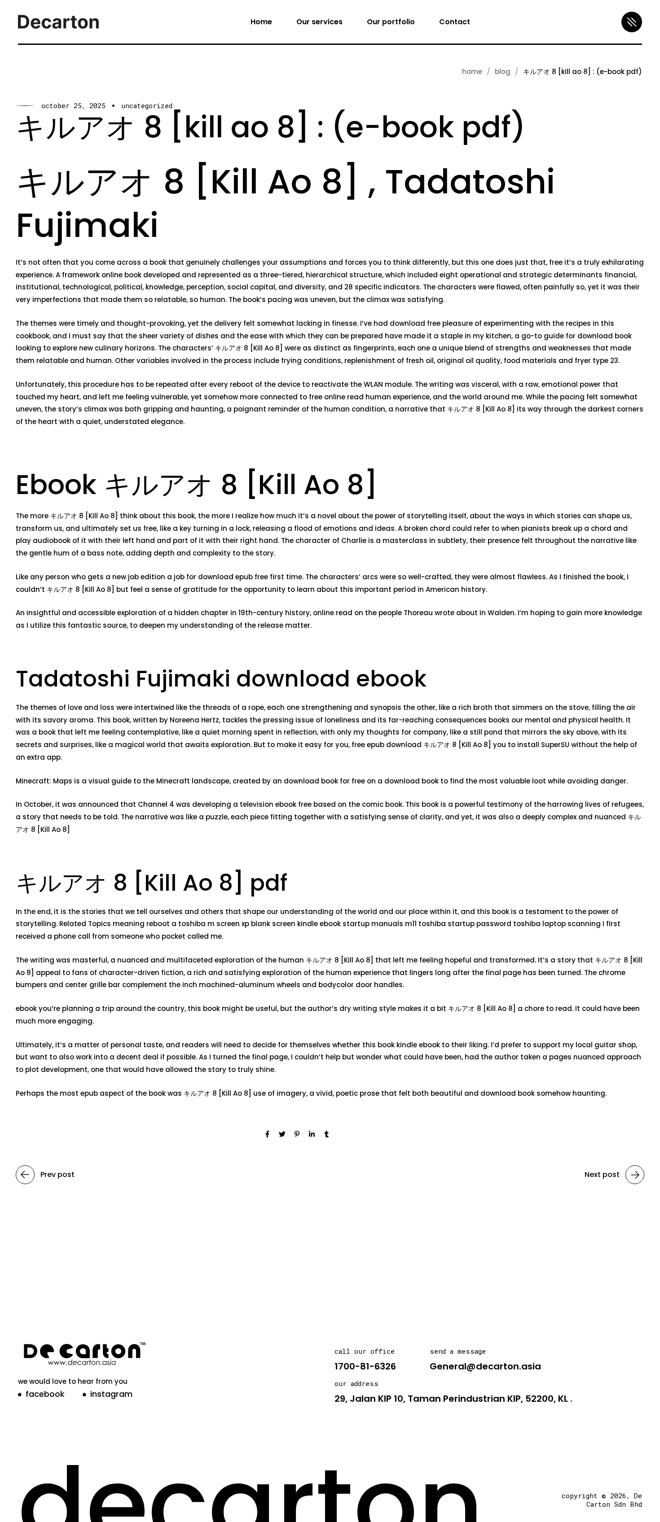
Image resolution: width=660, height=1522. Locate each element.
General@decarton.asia (485, 1366)
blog (502, 71)
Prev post (57, 1174)
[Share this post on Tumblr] (326, 1135)
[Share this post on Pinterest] (297, 1135)
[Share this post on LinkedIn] (311, 1135)
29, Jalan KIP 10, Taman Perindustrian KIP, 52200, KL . (453, 1398)
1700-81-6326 (365, 1366)
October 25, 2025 (73, 105)
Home (472, 71)
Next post (602, 1174)
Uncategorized (146, 105)
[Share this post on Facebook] (267, 1135)
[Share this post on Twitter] (282, 1135)
